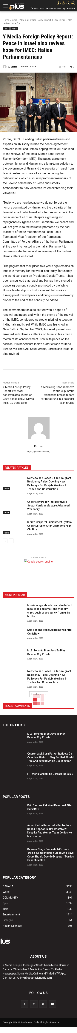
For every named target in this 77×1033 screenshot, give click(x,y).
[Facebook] (24, 1004)
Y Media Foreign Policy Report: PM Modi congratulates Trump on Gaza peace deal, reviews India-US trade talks (18, 394)
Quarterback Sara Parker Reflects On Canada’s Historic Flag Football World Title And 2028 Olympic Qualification (50, 757)
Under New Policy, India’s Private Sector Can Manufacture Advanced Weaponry (48, 505)
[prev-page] (5, 541)
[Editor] (5, 67)
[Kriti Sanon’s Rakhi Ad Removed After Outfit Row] (13, 634)
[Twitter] (43, 1004)
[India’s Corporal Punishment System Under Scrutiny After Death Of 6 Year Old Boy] (13, 526)
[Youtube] (52, 1004)
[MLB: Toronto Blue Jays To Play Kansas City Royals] (13, 655)
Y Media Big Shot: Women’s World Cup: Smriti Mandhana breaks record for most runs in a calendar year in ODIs (57, 394)
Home (6, 20)
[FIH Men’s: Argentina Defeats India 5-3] (13, 778)
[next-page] (11, 541)
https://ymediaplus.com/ (38, 451)
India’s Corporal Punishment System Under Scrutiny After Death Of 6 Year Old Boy (49, 526)
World (14, 28)
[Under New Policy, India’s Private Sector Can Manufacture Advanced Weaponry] (13, 506)
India (14, 20)
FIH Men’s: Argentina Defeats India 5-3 (50, 773)
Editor (14, 66)
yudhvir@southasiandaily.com (34, 977)
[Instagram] (34, 1004)
